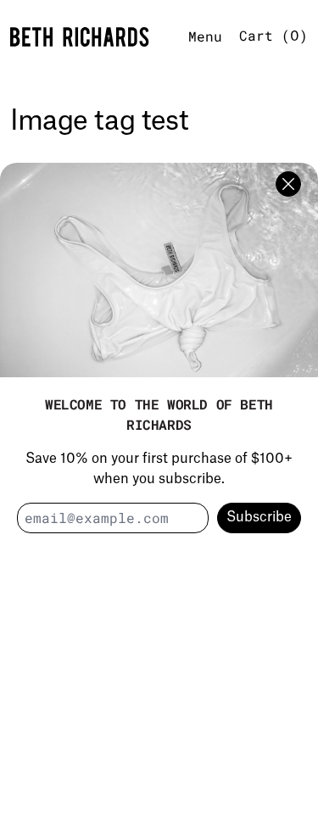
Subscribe (259, 517)
